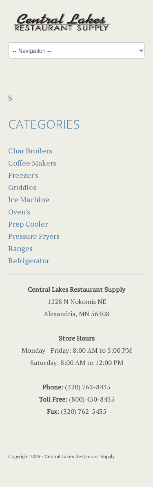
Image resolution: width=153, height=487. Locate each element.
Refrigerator (28, 260)
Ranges (20, 248)
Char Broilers (30, 150)
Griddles (22, 187)
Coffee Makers (32, 163)
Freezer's (23, 175)
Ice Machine (28, 199)
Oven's (19, 211)
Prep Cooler (28, 224)
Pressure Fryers (34, 236)
